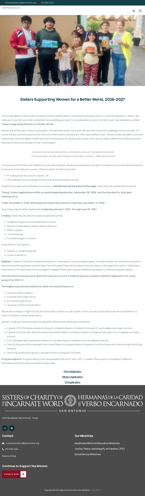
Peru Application (72, 371)
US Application (72, 382)
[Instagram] (5, 428)
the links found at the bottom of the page (75, 186)
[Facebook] (12, 428)
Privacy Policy (95, 490)
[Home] (72, 403)
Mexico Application (72, 376)
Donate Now (11, 474)
